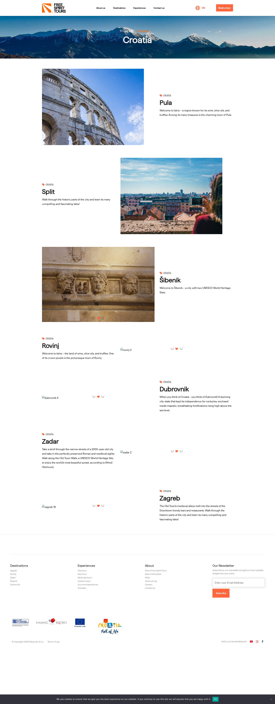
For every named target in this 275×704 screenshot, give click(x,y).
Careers (148, 584)
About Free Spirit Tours (156, 570)
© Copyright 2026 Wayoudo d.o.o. (28, 642)
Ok (215, 699)
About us (100, 8)
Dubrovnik (174, 389)
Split (48, 191)
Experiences (139, 8)
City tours (82, 570)
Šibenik (170, 280)
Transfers (82, 588)
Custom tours (84, 581)
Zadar (50, 441)
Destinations (119, 8)
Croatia (167, 95)
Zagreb (170, 498)
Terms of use (151, 581)
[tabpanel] (98, 284)
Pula (166, 102)
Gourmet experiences (88, 584)
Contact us (159, 8)
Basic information (153, 574)
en (203, 8)
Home (129, 31)
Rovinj (50, 345)
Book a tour (224, 8)
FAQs (147, 577)
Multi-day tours (85, 577)
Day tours (82, 574)
